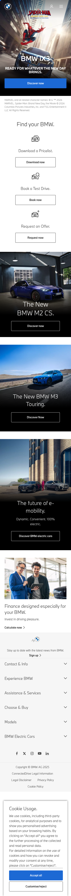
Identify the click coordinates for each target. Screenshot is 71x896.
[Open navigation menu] (61, 6)
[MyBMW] (52, 6)
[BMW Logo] (8, 6)
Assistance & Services (23, 692)
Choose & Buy (16, 707)
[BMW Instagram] (32, 754)
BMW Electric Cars (20, 736)
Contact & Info (16, 664)
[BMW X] (24, 754)
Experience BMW (19, 678)
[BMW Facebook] (17, 754)
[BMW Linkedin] (47, 754)
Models (11, 721)
